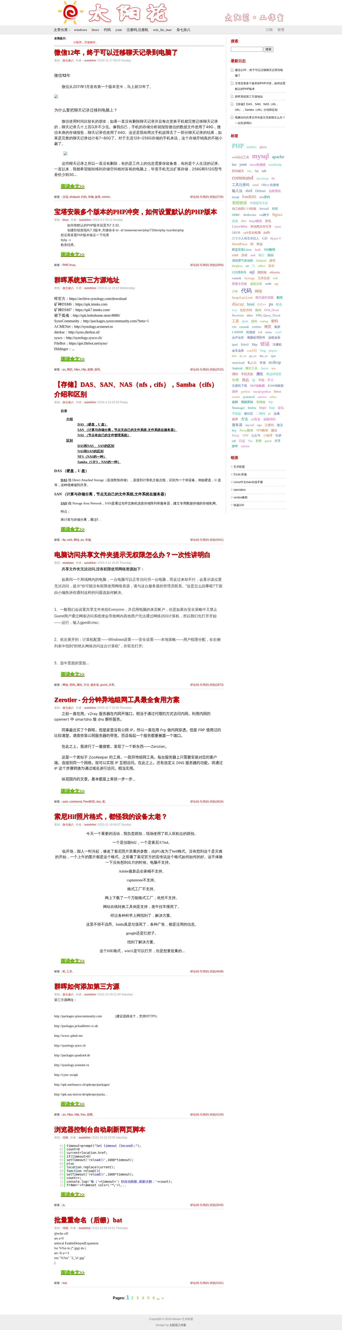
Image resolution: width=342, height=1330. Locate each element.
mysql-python (262, 391)
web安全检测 (252, 232)
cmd (235, 255)
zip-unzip (262, 178)
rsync (278, 226)
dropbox (237, 266)
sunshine (90, 60)
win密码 (264, 197)
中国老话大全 (259, 203)
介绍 (69, 419)
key (234, 430)
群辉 (90, 369)
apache (278, 156)
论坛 (281, 408)
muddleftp (275, 164)
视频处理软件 (256, 337)
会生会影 (238, 350)
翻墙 (280, 297)
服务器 (95, 684)
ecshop (275, 362)
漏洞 (258, 310)
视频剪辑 (247, 402)
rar (247, 266)
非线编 (260, 402)
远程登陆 (275, 191)
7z (253, 266)
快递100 (239, 505)
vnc (249, 171)
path (267, 232)
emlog (264, 321)
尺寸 (270, 380)
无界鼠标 (264, 278)
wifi (275, 278)
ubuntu (275, 272)
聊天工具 (251, 368)
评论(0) (194, 196)
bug (263, 350)
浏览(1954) (217, 265)
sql (252, 271)
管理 (280, 30)
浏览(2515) (217, 369)
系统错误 (239, 203)
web (69, 539)
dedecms (249, 215)
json (245, 321)
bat (65, 1283)
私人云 (252, 362)
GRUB (236, 232)
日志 (242, 441)
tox (274, 368)
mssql (235, 197)
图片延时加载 (264, 297)
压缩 (65, 196)
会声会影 (238, 337)
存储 (91, 196)
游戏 (235, 221)
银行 (261, 255)
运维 (277, 413)
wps (259, 425)
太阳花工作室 (177, 1325)
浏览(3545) (217, 1205)
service (262, 397)
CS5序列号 (239, 272)
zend (255, 185)
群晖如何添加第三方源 (86, 986)
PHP (65, 265)
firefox (252, 408)
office (261, 266)
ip (253, 380)
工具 (69, 971)
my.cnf (249, 425)
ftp (64, 539)
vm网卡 (264, 215)
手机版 (236, 413)
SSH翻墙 (269, 249)
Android (237, 368)
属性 (79, 684)
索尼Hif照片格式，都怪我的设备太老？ (111, 816)
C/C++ (262, 304)
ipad (235, 344)
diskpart (75, 196)
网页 (70, 369)
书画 (261, 380)
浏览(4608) (217, 971)
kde (234, 356)
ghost (263, 147)
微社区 (248, 413)
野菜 (260, 244)
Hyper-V (275, 238)
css (234, 327)
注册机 (277, 344)
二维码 (260, 413)
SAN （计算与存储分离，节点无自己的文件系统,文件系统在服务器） (127, 430)
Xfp (270, 402)
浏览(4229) (217, 1114)
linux (95, 30)
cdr (234, 441)
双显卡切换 (239, 283)
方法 (86, 684)
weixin (106, 196)
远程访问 (269, 419)
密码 (72, 684)
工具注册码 (240, 185)
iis (273, 178)
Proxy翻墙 (246, 430)
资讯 (268, 221)
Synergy (249, 278)
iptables (252, 147)
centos (256, 327)
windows (80, 30)
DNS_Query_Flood (268, 315)
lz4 (260, 332)
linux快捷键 (257, 164)
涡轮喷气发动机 (242, 260)
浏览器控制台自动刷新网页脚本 (99, 1129)
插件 (235, 391)
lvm (234, 310)
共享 (111, 684)
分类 (235, 380)
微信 (274, 430)
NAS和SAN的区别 (90, 451)
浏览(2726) (217, 196)
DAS (64, 480)
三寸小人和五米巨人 (245, 238)
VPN (245, 435)
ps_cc (253, 356)
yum (118, 30)
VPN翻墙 (262, 430)
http (83, 369)
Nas (83, 1114)
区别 (69, 440)
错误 (265, 343)
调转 (235, 374)
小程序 (267, 435)
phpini (273, 350)
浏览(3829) (217, 801)
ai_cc (243, 356)
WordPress (239, 244)
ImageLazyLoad (242, 297)
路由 (271, 255)
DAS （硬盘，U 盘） (92, 424)
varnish (236, 278)
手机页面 (247, 374)
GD (264, 238)
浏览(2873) (217, 684)
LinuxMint (239, 226)
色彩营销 (246, 310)
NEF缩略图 (257, 385)
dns (98, 801)
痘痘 (275, 208)
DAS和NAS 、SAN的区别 (95, 446)
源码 (254, 321)
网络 (76, 539)
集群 (277, 327)
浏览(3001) (217, 539)
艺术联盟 (239, 466)
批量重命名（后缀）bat (88, 1219)
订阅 (269, 30)
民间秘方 (238, 171)
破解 (235, 402)
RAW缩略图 (276, 385)
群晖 (97, 369)
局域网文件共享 (261, 226)
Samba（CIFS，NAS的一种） (99, 462)
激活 (280, 425)
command (75, 801)
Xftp (254, 344)
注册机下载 (239, 385)
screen (236, 397)
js (64, 1205)
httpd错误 (255, 221)
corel (278, 332)
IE (103, 801)
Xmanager (238, 408)
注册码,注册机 (137, 30)
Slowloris (238, 315)
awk (252, 255)
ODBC (236, 215)
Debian (260, 191)
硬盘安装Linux (242, 249)
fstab (258, 249)
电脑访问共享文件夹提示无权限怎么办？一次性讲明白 (132, 554)
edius (273, 397)
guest (103, 684)
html (251, 304)
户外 (235, 291)
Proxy (235, 435)
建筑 (272, 260)
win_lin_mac (162, 30)
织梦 (278, 435)
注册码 (269, 425)
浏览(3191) (217, 1283)
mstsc (268, 332)
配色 (279, 304)
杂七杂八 (184, 30)
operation (240, 489)
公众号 (255, 435)
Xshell (245, 344)
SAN (64, 503)
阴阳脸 (262, 272)
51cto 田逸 (240, 474)
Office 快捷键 (270, 185)
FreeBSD (89, 801)
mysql (260, 156)
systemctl (249, 397)
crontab (244, 327)
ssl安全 (255, 419)
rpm (273, 356)
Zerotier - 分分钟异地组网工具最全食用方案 (117, 699)
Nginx (277, 214)
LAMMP (237, 332)
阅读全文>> (72, 185)
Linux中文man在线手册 (248, 482)
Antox (264, 368)
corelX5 (252, 350)
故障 (98, 196)
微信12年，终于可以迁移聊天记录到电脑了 (116, 52)
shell (248, 191)
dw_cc (264, 356)
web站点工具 (240, 157)
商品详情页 (273, 374)
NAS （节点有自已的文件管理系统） (104, 435)
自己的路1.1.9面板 (244, 208)
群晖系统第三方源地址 (86, 279)
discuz (238, 303)
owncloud (238, 362)
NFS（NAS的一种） (92, 456)
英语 (271, 266)
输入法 (237, 191)
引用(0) (204, 196)
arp (276, 283)
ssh (264, 171)
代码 (107, 30)
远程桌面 (274, 337)
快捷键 (250, 332)
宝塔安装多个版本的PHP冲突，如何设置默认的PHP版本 (135, 211)
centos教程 (241, 497)
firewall (264, 208)
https (77, 369)
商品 (245, 380)
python (245, 391)
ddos (250, 315)
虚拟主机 (256, 283)
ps (64, 369)
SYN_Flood (271, 310)
